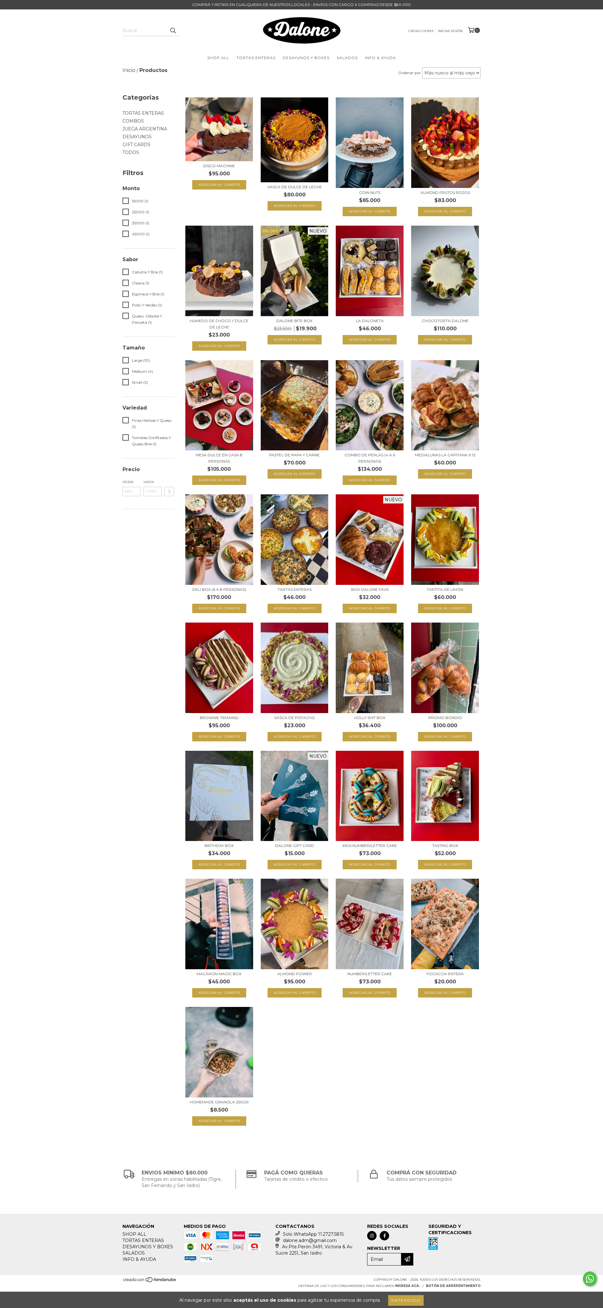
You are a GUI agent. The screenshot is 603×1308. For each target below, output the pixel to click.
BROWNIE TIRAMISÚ (219, 717)
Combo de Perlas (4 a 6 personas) (370, 458)
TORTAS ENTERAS (255, 57)
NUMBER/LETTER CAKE (369, 973)
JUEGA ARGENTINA (144, 129)
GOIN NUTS (369, 192)
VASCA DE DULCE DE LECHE (294, 186)
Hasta (149, 482)
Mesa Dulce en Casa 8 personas (219, 458)
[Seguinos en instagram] (372, 1235)
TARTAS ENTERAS (295, 589)
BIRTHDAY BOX (219, 845)
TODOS (130, 152)
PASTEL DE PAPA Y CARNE (294, 455)
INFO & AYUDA (380, 57)
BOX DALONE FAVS (369, 589)
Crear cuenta (420, 31)
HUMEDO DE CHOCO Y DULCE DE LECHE (219, 323)
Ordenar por (409, 72)
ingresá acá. (407, 1286)
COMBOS (133, 121)
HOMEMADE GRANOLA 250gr (219, 1102)
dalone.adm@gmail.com (310, 1240)
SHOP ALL (218, 57)
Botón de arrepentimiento (453, 1286)
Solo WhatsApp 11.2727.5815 (313, 1234)
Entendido (406, 1300)
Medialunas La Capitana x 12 (445, 455)
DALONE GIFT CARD (294, 845)
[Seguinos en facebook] (384, 1235)
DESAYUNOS (137, 137)
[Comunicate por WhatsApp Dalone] (590, 1279)
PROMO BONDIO (445, 717)
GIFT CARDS (136, 144)
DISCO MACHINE (219, 165)
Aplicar (169, 491)
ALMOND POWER (294, 973)
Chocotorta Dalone (445, 320)
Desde (128, 482)
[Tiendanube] (149, 1281)
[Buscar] (172, 30)
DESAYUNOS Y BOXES (306, 57)
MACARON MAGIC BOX (219, 973)
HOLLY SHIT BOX (369, 717)
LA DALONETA (370, 320)
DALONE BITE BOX (294, 320)
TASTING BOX (445, 845)
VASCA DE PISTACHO (294, 717)
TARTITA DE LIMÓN (445, 589)
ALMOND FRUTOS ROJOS (445, 192)
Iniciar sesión (450, 31)
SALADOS (347, 57)
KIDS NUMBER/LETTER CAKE (370, 845)
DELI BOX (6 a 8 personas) (219, 589)
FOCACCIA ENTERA (445, 973)
